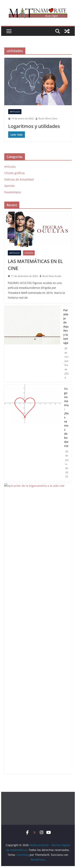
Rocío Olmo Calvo (47, 118)
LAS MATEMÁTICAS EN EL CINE (35, 264)
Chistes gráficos (14, 173)
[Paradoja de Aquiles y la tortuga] (32, 344)
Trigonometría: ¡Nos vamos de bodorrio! (66, 417)
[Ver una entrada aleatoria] (67, 31)
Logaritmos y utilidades (34, 126)
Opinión (9, 186)
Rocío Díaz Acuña (51, 276)
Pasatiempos (12, 192)
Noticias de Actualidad (19, 179)
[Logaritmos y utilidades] (38, 81)
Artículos (15, 111)
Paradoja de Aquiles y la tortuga (66, 326)
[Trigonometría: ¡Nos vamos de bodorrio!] (32, 432)
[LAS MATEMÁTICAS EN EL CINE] (38, 229)
